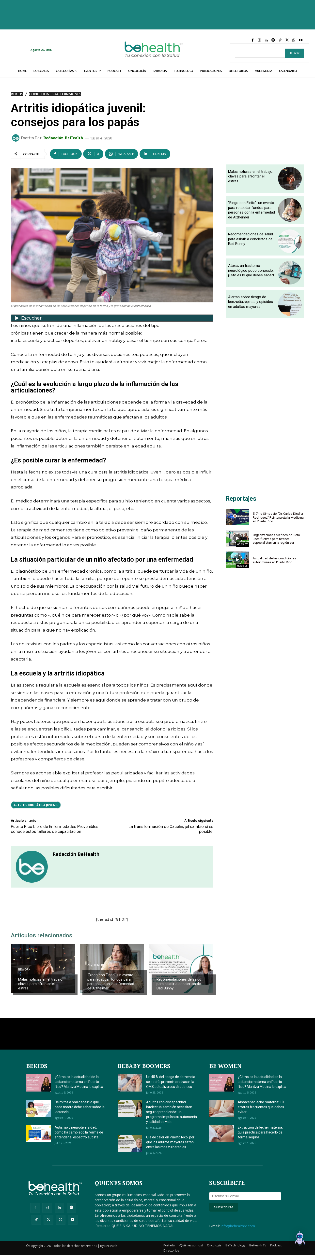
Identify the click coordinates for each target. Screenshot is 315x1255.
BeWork (24, 969)
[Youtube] (300, 40)
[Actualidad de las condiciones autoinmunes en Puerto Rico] (237, 560)
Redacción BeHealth (63, 138)
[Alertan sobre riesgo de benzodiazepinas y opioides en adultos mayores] (290, 304)
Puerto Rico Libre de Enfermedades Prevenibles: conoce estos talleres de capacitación (55, 829)
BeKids (17, 94)
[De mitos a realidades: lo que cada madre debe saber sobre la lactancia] (38, 1108)
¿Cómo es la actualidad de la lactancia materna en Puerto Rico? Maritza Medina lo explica (79, 1082)
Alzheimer (95, 965)
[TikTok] (280, 40)
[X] (287, 40)
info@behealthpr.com (238, 1226)
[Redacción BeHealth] (16, 138)
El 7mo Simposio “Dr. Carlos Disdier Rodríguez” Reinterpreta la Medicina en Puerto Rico (278, 517)
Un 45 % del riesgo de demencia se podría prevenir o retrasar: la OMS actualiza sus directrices (170, 1082)
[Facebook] (252, 40)
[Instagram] (259, 40)
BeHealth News (168, 969)
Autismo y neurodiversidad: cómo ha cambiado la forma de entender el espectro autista (79, 1132)
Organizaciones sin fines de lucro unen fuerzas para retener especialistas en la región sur (276, 538)
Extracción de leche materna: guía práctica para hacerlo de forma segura (260, 1132)
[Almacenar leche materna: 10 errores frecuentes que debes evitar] (221, 1108)
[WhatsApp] (293, 40)
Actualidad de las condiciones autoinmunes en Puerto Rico (274, 560)
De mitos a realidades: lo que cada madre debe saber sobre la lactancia (80, 1107)
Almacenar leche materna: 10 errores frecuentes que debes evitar (261, 1107)
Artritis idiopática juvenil (36, 805)
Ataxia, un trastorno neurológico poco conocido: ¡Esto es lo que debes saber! (251, 270)
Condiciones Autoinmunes (55, 94)
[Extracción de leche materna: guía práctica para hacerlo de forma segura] (221, 1133)
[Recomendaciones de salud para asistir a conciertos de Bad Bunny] (181, 968)
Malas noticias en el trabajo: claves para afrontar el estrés (40, 983)
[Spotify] (273, 40)
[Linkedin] (266, 40)
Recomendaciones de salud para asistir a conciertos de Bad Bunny (179, 983)
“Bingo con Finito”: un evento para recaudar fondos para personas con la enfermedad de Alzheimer (110, 981)
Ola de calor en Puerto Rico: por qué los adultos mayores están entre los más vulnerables (170, 1142)
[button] (300, 1239)
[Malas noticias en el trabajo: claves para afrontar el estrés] (43, 968)
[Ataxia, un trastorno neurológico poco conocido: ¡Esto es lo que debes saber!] (290, 272)
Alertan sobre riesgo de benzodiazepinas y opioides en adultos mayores (250, 302)
